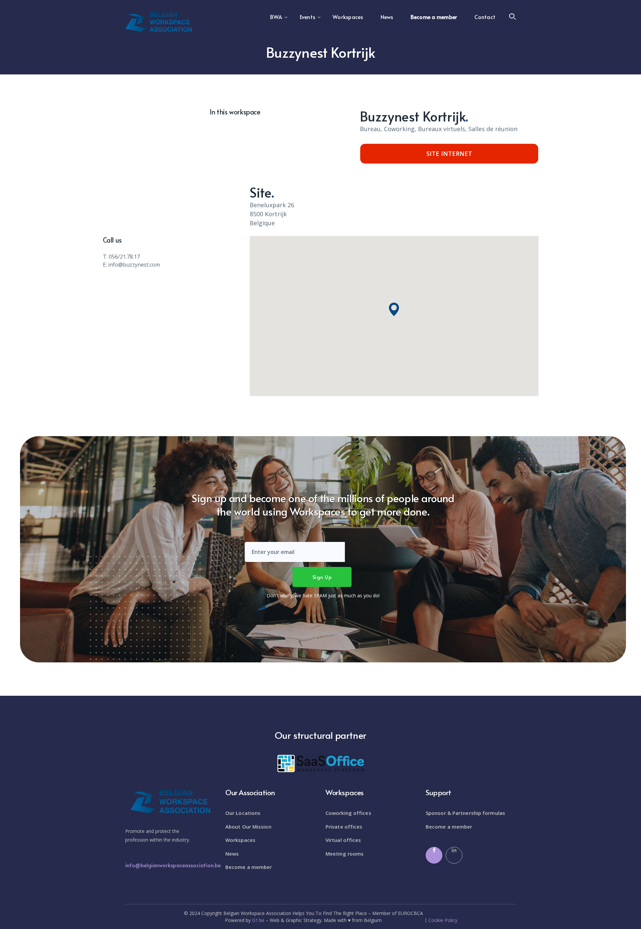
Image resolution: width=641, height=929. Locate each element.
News (232, 853)
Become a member (248, 867)
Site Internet (449, 153)
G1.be (258, 920)
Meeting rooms (345, 853)
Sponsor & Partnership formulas (465, 813)
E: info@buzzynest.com (131, 264)
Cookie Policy (442, 920)
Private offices (344, 826)
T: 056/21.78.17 (121, 256)
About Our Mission (248, 826)
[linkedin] (454, 855)
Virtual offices (343, 840)
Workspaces (240, 840)
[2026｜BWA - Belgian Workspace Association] (158, 21)
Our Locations (242, 813)
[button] (394, 309)
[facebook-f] (434, 855)
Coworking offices (348, 813)
